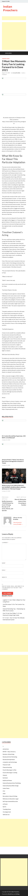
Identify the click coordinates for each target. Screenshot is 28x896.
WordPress (11, 894)
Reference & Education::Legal (10, 798)
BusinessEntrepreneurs (9, 759)
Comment (5, 542)
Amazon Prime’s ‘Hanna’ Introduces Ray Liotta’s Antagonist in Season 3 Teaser (13, 461)
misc (4, 791)
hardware (5, 778)
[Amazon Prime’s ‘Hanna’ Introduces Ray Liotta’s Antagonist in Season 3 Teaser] (14, 444)
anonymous (6, 749)
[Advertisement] (15, 18)
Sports (4, 806)
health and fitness (7, 780)
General (5, 775)
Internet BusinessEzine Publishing (12, 783)
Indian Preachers (10, 8)
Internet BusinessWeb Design (11, 785)
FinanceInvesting (7, 767)
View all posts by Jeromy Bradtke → (18, 523)
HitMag (17, 894)
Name (4, 563)
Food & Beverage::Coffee (9, 770)
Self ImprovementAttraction (10, 801)
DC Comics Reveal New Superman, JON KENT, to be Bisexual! (14, 436)
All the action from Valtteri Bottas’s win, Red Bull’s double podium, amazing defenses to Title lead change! (13, 487)
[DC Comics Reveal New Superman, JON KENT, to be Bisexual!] (14, 420)
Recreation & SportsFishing (10, 796)
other (4, 793)
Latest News (6, 788)
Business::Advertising (8, 754)
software (5, 804)
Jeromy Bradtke (16, 72)
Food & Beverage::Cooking (10, 772)
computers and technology (10, 762)
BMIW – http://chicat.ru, (9, 751)
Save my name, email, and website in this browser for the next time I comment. (13, 588)
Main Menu (8, 53)
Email (4, 570)
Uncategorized (7, 812)
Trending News (5, 58)
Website (4, 577)
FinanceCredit (6, 764)
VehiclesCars (6, 814)
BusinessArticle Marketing (10, 757)
